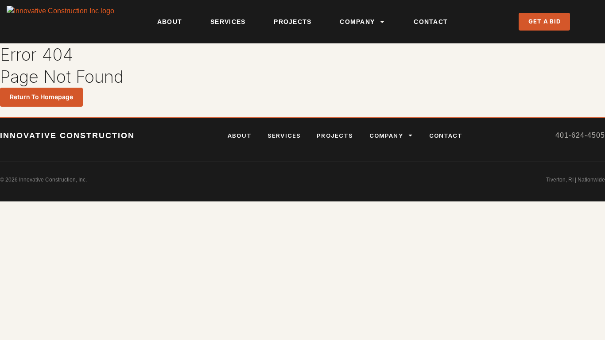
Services (227, 21)
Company (357, 21)
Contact (431, 21)
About (169, 21)
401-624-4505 (580, 135)
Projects (292, 21)
